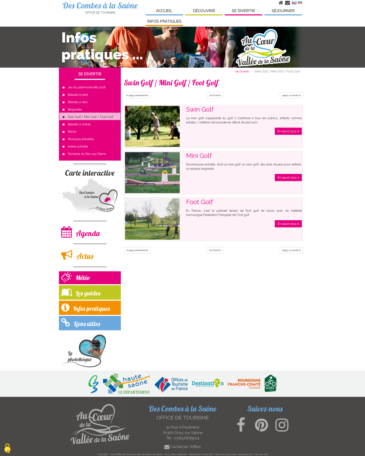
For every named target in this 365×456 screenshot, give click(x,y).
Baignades (75, 109)
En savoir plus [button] (287, 131)
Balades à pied (78, 94)
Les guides (87, 293)
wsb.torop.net (244, 454)
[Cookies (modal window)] (7, 448)
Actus (84, 256)
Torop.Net (207, 454)
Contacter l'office (185, 446)
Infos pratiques (91, 308)
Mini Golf (199, 155)
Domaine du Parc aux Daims (87, 154)
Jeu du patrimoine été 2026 (87, 87)
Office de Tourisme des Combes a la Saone (139, 454)
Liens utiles (86, 324)
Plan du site (261, 454)
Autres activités (78, 146)
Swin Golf (200, 109)
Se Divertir (242, 71)
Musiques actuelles (81, 139)
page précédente (138, 95)
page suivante (290, 95)
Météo (82, 278)
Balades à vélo (78, 102)
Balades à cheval (79, 124)
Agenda (87, 233)
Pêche (72, 131)
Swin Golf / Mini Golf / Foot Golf (90, 117)
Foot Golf (199, 202)
